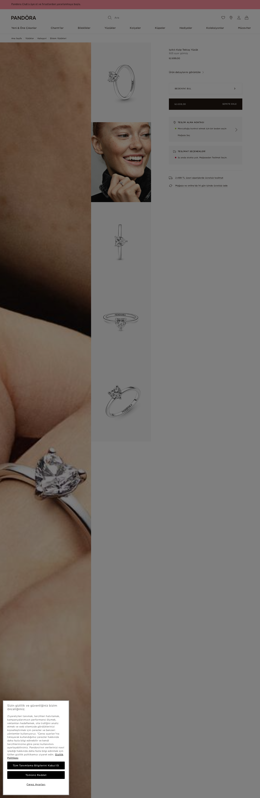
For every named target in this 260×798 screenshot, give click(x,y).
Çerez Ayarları (36, 784)
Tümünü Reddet (36, 775)
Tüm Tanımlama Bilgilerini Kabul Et (36, 765)
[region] (36, 747)
